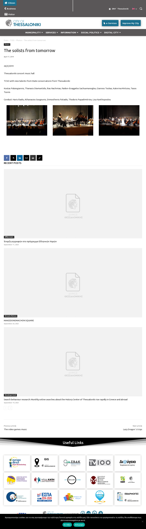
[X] (13, 158)
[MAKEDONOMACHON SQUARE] (73, 282)
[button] (141, 9)
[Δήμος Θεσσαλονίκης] (20, 23)
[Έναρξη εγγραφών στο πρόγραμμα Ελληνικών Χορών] (73, 203)
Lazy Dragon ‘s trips (132, 429)
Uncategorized (10, 395)
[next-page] (10, 408)
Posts (6, 40)
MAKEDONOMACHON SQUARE (19, 320)
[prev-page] (5, 408)
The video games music (15, 429)
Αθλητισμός (9, 237)
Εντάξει (67, 525)
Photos (19, 40)
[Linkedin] (20, 158)
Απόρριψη (79, 525)
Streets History (10, 316)
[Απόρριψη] (142, 521)
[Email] (26, 158)
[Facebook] (7, 158)
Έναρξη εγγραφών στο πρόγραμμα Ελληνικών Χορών (30, 241)
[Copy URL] (39, 158)
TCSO (12, 40)
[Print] (33, 158)
